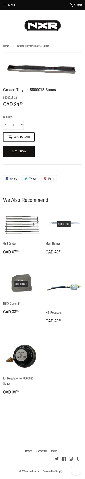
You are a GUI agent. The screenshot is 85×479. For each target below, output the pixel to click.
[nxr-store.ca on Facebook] (64, 459)
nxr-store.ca (33, 471)
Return (28, 451)
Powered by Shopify (53, 471)
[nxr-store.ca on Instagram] (71, 459)
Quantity (7, 117)
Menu (11, 5)
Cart (79, 5)
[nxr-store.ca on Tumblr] (78, 459)
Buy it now (19, 151)
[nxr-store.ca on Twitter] (57, 459)
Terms (54, 451)
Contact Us (41, 451)
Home (6, 45)
